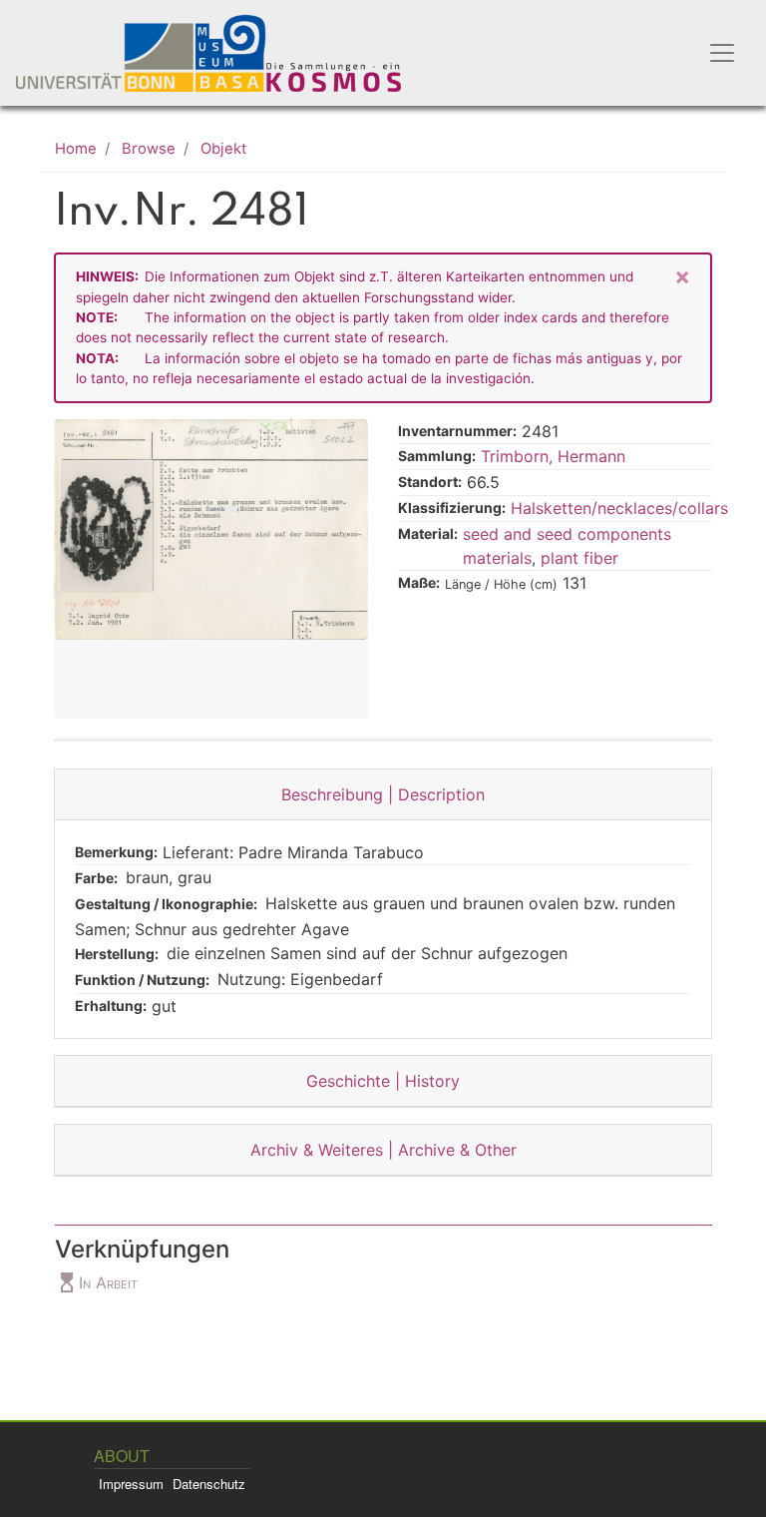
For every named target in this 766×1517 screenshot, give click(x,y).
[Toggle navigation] (722, 53)
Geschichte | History (383, 1081)
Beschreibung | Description (383, 794)
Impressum (131, 1483)
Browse (149, 149)
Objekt (223, 149)
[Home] (221, 53)
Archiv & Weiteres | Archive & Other (383, 1150)
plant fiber (579, 558)
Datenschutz (209, 1483)
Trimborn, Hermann (553, 456)
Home (76, 149)
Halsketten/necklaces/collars (619, 508)
